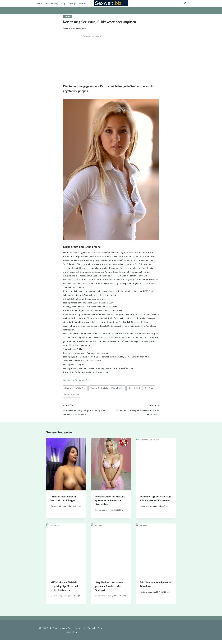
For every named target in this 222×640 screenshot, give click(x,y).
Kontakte (68, 16)
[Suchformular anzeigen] (185, 3)
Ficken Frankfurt (117, 388)
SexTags (72, 3)
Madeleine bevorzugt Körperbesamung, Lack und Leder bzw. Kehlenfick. (84, 409)
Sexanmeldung (51, 3)
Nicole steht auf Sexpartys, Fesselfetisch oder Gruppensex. (137, 409)
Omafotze (68, 380)
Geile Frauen (149, 388)
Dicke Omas (81, 388)
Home (39, 3)
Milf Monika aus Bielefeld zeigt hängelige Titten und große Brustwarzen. (64, 586)
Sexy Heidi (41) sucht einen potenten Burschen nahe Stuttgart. (109, 586)
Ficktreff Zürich (134, 388)
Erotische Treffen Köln (99, 388)
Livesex (82, 3)
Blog (63, 3)
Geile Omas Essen (71, 395)
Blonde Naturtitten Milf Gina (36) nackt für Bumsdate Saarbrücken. (110, 500)
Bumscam (68, 388)
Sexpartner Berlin (83, 380)
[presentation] (66, 464)
